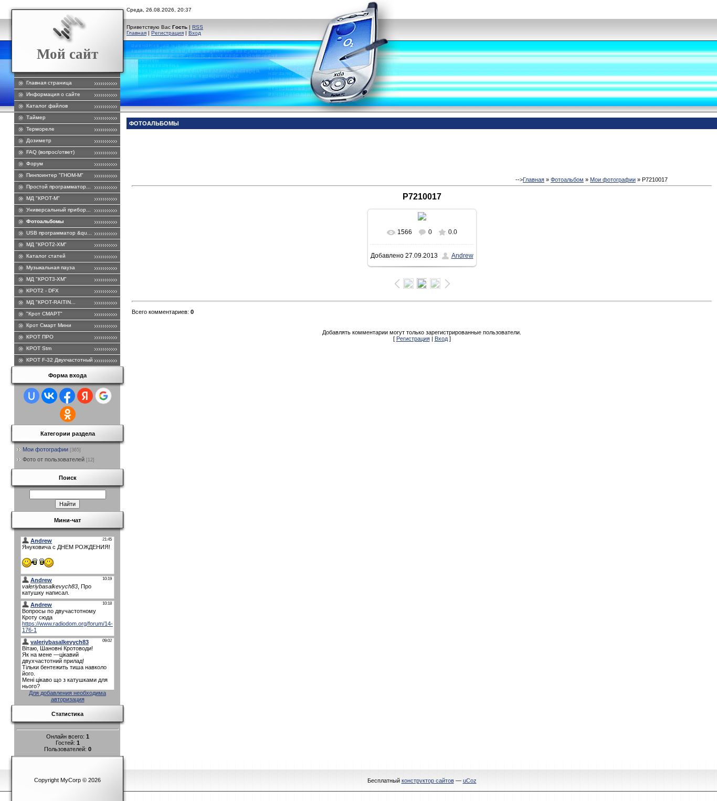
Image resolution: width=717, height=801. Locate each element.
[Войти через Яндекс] (85, 396)
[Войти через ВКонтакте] (49, 396)
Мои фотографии (45, 449)
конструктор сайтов (428, 780)
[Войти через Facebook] (67, 396)
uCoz (470, 780)
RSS (197, 27)
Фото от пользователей (54, 459)
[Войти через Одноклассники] (68, 414)
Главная (136, 33)
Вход (194, 33)
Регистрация (167, 33)
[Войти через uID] (31, 396)
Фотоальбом (567, 179)
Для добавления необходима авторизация (67, 696)
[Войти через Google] (103, 395)
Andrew (462, 255)
